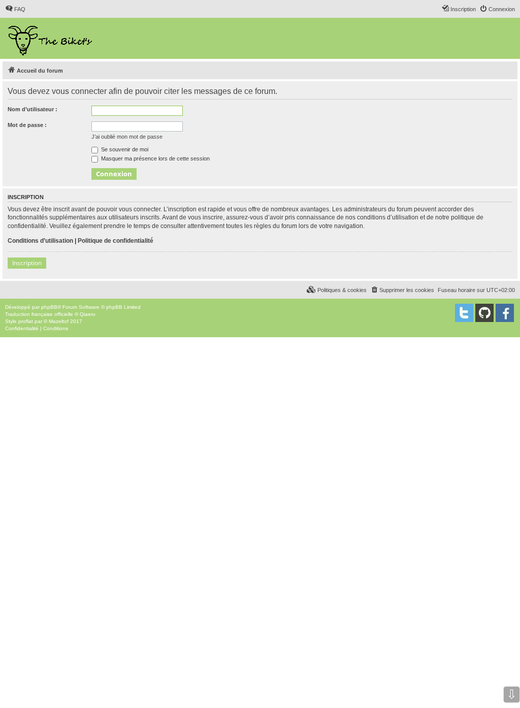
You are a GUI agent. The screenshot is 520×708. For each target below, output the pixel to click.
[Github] (484, 313)
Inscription (27, 263)
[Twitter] (464, 313)
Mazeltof (59, 321)
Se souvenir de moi (124, 149)
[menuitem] (15, 9)
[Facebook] (505, 313)
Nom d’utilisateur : (32, 109)
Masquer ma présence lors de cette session (155, 158)
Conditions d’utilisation (40, 240)
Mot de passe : (27, 125)
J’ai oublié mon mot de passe (126, 137)
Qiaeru (87, 314)
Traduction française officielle (39, 314)
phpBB (49, 307)
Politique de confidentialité (115, 240)
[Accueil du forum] (51, 38)
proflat (25, 321)
